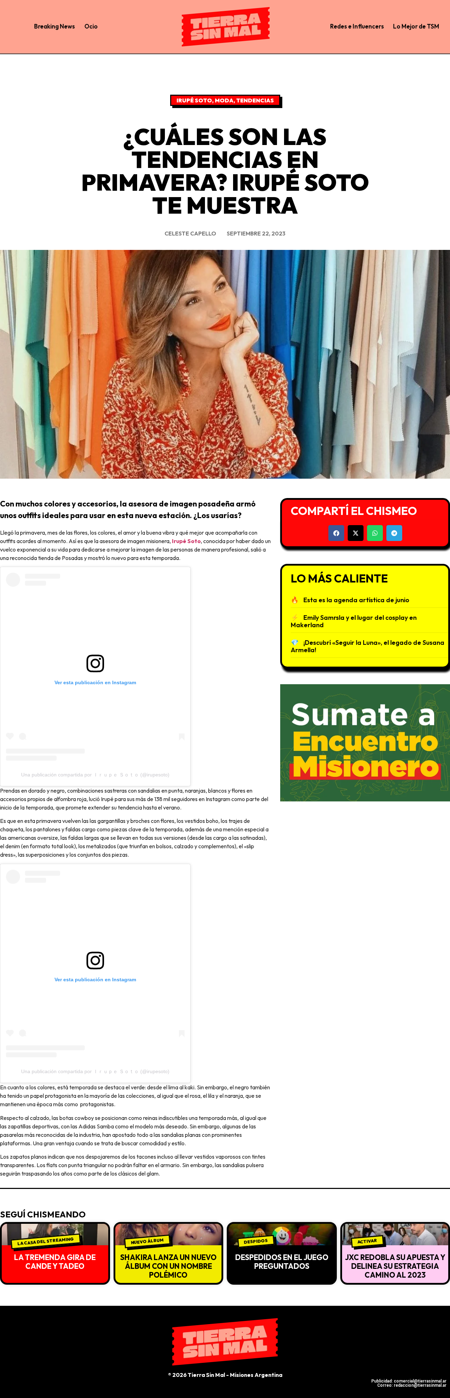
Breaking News (54, 26)
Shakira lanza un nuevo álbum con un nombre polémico (168, 1266)
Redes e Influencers (357, 26)
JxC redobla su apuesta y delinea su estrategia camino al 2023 (395, 1266)
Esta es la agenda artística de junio (356, 600)
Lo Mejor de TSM (416, 26)
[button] (336, 533)
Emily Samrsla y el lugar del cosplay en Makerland (354, 621)
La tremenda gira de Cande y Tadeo (55, 1262)
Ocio (91, 26)
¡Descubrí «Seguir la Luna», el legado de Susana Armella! (367, 646)
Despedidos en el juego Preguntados (281, 1262)
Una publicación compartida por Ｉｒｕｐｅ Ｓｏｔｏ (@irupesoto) (95, 774)
